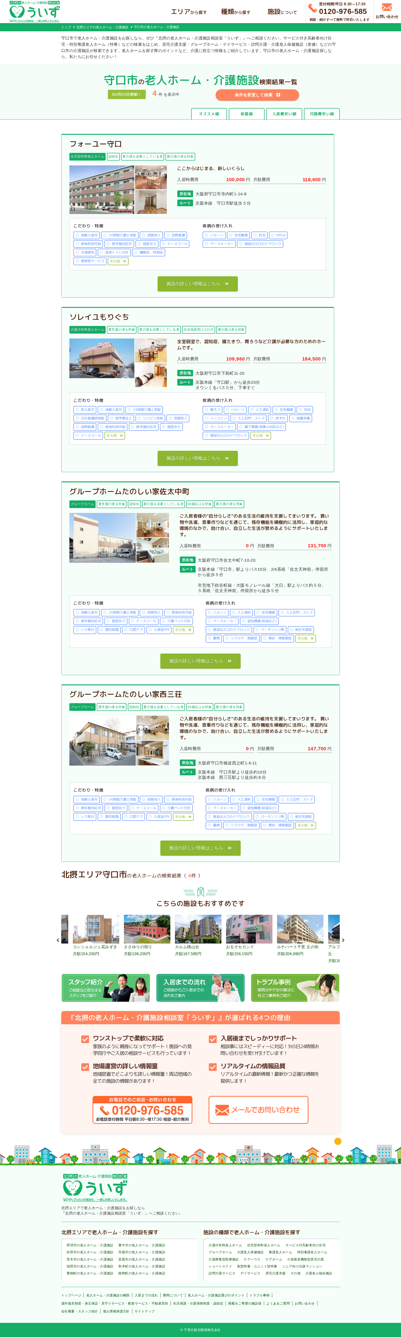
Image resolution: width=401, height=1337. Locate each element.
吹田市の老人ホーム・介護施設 (90, 1252)
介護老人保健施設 (250, 1252)
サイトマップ (145, 1311)
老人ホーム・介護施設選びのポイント (216, 1295)
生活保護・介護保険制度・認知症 (198, 1303)
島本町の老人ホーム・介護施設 (141, 1266)
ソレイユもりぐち (99, 317)
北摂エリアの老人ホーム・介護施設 (102, 27)
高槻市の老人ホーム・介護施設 (141, 1252)
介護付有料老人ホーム (225, 1245)
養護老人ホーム (280, 1252)
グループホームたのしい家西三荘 (125, 694)
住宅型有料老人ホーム (264, 1245)
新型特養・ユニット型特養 (257, 1266)
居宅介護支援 (275, 1273)
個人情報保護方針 (116, 1311)
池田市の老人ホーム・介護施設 (90, 1266)
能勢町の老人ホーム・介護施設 (141, 1273)
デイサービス (250, 1273)
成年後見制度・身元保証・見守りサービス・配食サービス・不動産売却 (114, 1303)
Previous (57, 939)
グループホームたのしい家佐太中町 (129, 491)
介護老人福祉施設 (319, 1273)
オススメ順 (209, 113)
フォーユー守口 (95, 144)
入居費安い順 (284, 113)
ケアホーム (273, 1259)
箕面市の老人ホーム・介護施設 (141, 1259)
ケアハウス (252, 1259)
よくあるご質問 (278, 1303)
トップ (66, 27)
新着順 (247, 113)
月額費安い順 (322, 113)
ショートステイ (220, 1266)
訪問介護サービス (222, 1273)
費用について (173, 1295)
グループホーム (220, 1252)
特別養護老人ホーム (312, 1252)
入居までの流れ (146, 1295)
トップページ (71, 1295)
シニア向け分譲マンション (302, 1266)
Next (343, 939)
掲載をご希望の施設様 (245, 1303)
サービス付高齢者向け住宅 (305, 1245)
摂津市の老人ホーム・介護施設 (90, 1245)
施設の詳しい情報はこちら (193, 283)
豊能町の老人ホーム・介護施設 (90, 1273)
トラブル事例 (259, 1295)
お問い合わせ (305, 1303)
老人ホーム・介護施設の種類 (108, 1295)
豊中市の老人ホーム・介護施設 (141, 1245)
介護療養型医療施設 (224, 1259)
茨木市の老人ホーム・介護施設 (90, 1259)
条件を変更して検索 (253, 95)
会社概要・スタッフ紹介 (79, 1311)
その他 (115, 261)
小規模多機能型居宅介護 (305, 1259)
